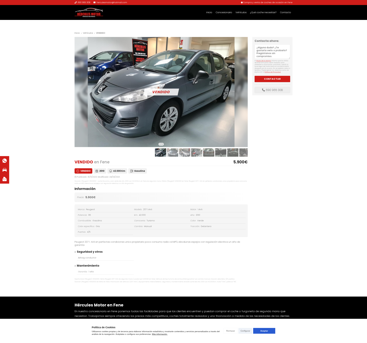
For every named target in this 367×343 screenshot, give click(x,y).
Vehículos (241, 12)
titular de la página (263, 60)
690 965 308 (274, 90)
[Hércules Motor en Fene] (89, 12)
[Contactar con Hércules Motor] (4, 179)
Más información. (160, 334)
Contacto (285, 12)
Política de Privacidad (272, 72)
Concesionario (224, 12)
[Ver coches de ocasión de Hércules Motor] (4, 169)
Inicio (209, 12)
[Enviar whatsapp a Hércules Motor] (4, 160)
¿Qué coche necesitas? (263, 12)
